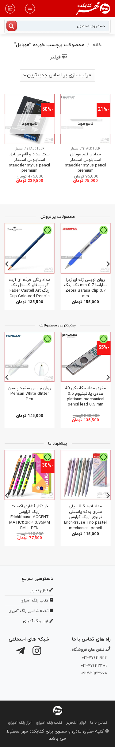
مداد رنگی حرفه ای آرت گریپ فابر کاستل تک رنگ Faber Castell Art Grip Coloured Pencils (29, 288)
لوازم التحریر (76, 722)
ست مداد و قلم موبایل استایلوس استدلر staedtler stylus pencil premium (29, 163)
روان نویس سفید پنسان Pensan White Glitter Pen (29, 393)
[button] (30, 9)
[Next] (7, 264)
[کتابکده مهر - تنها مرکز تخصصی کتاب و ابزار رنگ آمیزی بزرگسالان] (57, 710)
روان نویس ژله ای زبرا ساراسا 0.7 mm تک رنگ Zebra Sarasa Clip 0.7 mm (85, 288)
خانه (97, 45)
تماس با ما (98, 722)
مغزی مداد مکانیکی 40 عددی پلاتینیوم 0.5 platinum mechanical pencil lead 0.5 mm (85, 396)
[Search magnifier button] (11, 26)
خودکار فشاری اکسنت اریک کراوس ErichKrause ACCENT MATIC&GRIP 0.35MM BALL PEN (29, 517)
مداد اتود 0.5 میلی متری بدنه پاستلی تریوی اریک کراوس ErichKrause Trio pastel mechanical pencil (85, 517)
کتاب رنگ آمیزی (49, 722)
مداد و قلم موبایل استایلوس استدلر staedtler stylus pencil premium (85, 163)
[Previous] (107, 264)
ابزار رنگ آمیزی (20, 722)
